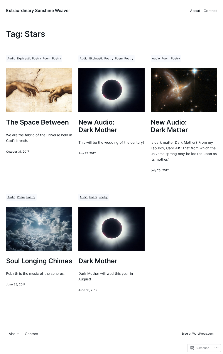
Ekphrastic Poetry (29, 58)
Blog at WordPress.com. (198, 333)
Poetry (56, 58)
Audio (11, 58)
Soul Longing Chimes (39, 261)
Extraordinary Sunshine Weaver (38, 10)
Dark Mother (97, 261)
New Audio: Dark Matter (169, 125)
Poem (46, 58)
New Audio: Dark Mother (97, 125)
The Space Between (37, 122)
